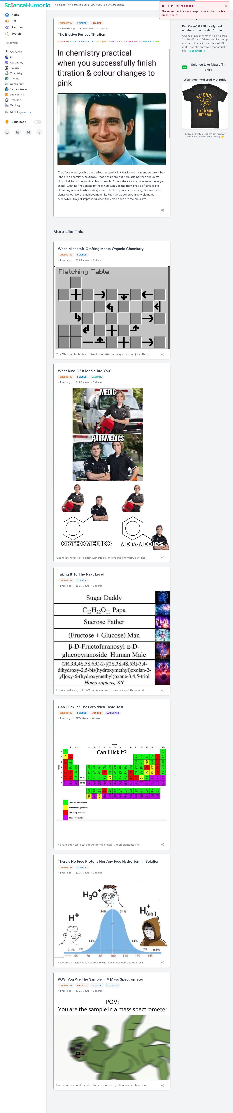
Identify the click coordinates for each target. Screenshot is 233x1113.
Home (15, 14)
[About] (7, 132)
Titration (64, 41)
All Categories (19, 112)
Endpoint (102, 41)
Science (82, 23)
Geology (15, 105)
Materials (112, 713)
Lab (74, 41)
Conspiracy (17, 84)
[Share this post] (162, 210)
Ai (11, 57)
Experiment (132, 41)
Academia (16, 52)
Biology (14, 68)
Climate (14, 78)
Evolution (15, 100)
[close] (226, 6)
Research (112, 985)
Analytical (146, 41)
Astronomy (16, 62)
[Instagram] (18, 132)
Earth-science (18, 89)
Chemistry (16, 73)
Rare (157, 41)
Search (16, 33)
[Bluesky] (28, 132)
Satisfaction (117, 41)
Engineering (17, 94)
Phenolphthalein (87, 41)
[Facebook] (39, 132)
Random (17, 27)
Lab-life (97, 23)
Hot (13, 21)
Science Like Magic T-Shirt (208, 67)
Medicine (97, 377)
